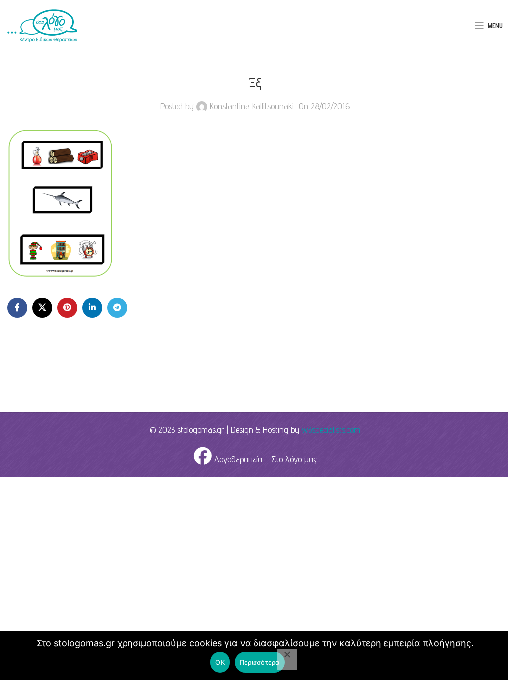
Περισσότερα (260, 662)
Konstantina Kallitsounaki (252, 106)
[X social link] (42, 308)
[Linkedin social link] (92, 308)
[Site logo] (42, 25)
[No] (287, 659)
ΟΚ (220, 662)
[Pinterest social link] (67, 308)
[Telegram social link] (117, 308)
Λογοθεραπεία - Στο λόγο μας (264, 459)
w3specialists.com (331, 429)
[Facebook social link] (17, 308)
